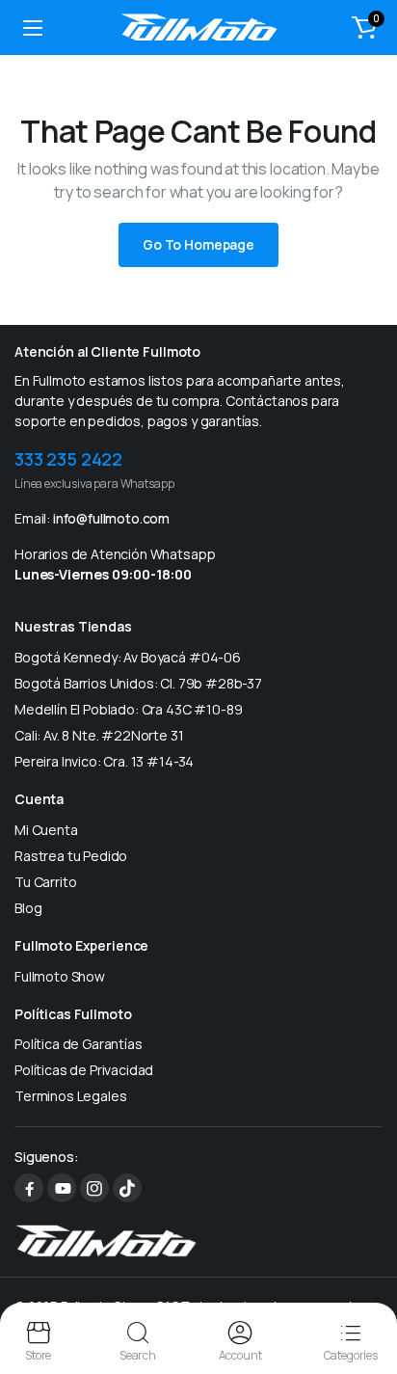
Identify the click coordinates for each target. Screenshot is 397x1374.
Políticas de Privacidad (83, 1070)
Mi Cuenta (46, 830)
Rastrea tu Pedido (70, 856)
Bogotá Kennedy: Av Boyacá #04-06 (127, 657)
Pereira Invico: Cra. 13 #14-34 (104, 761)
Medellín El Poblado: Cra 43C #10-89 (128, 709)
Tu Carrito (45, 882)
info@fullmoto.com (111, 518)
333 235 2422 (68, 459)
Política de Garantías (78, 1044)
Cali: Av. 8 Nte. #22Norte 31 (99, 735)
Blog (27, 908)
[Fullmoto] (198, 27)
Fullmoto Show (59, 976)
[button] (364, 27)
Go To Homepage (198, 244)
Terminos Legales (70, 1096)
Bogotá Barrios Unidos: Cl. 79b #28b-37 (138, 683)
